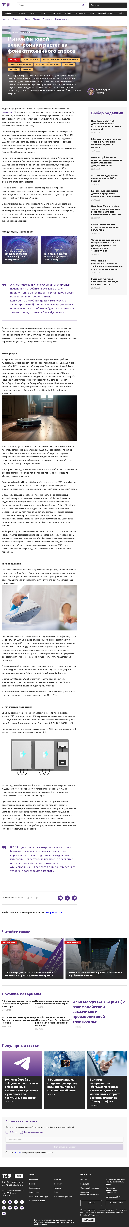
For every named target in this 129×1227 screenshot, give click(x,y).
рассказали (7, 112)
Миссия (83, 1180)
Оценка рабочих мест (89, 1188)
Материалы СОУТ (113, 1197)
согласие (17, 1153)
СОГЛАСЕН (88, 1220)
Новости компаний (37, 1201)
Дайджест (14, 1132)
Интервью (16, 19)
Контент (43, 13)
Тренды (68, 13)
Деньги (32, 13)
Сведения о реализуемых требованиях (111, 1190)
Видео (27, 19)
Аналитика (47, 19)
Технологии (80, 13)
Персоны (21, 13)
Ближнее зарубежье (63, 1197)
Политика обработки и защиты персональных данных (115, 1182)
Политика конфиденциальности (89, 1193)
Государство (56, 13)
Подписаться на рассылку (64, 1147)
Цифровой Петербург (106, 13)
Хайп (92, 13)
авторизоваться (54, 913)
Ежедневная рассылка (33, 1132)
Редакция (84, 1184)
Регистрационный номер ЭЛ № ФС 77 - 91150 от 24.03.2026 (13, 1193)
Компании (9, 13)
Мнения (36, 19)
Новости (5, 19)
